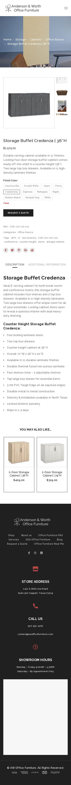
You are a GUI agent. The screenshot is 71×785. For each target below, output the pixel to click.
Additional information (47, 264)
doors (41, 242)
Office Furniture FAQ (50, 535)
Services (14, 539)
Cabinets (36, 39)
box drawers (29, 238)
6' (19, 238)
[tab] (14, 265)
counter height (27, 242)
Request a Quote (17, 544)
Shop (11, 535)
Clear (6, 203)
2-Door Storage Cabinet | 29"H (52, 474)
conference (11, 242)
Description (14, 264)
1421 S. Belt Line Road (35, 589)
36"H (13, 238)
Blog (59, 539)
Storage (21, 39)
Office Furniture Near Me (49, 544)
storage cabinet (55, 242)
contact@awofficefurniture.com (35, 634)
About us (26, 535)
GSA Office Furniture (38, 539)
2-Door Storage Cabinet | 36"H (19, 474)
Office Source (55, 39)
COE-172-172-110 (48, 238)
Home (7, 39)
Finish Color (10, 180)
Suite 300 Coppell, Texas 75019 (35, 593)
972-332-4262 (35, 626)
